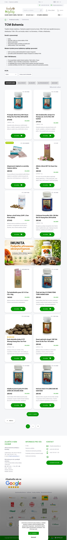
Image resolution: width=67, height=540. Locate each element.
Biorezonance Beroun (46, 492)
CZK (58, 2)
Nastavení (33, 537)
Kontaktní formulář (54, 462)
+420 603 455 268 (54, 449)
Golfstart (29, 492)
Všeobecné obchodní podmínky (33, 451)
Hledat (41, 10)
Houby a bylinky (36, 492)
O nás (6, 2)
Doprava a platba (13, 2)
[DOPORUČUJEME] (18, 153)
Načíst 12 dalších (32, 414)
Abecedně (54, 83)
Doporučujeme (10, 83)
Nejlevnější (21, 83)
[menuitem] (15, 15)
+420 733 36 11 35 (54, 452)
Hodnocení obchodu (30, 456)
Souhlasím (34, 533)
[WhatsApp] (47, 456)
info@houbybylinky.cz (13, 456)
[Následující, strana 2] (33, 426)
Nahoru (11, 420)
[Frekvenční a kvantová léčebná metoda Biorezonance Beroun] (34, 511)
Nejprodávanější (43, 83)
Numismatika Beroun (20, 492)
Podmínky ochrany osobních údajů (34, 453)
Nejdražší (32, 83)
